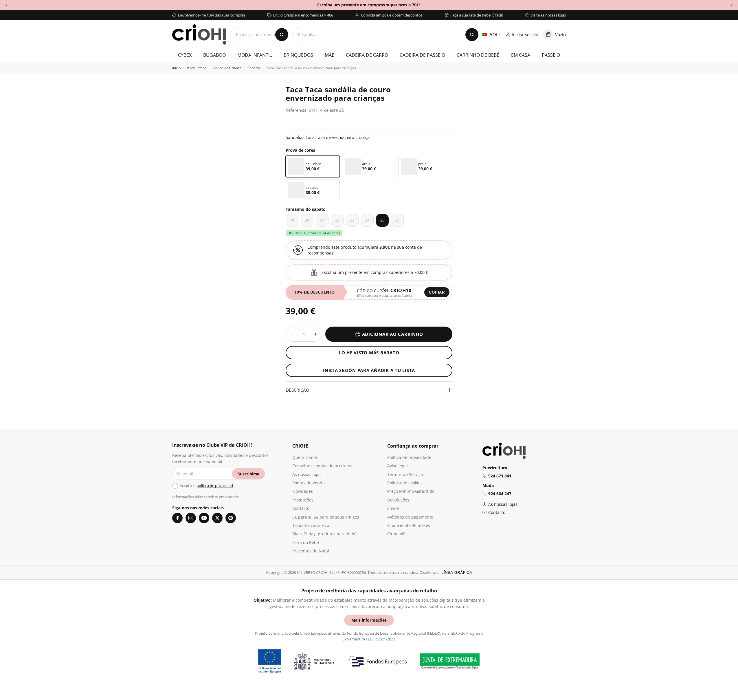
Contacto (300, 508)
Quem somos (305, 457)
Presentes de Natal (310, 551)
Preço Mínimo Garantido (410, 491)
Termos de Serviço (405, 474)
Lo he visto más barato (369, 353)
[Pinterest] (230, 518)
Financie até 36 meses (408, 525)
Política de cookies (405, 483)
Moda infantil (197, 68)
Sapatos (253, 68)
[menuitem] (184, 55)
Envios (393, 508)
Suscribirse (248, 474)
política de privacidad (215, 485)
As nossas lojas (307, 474)
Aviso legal (397, 465)
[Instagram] (191, 518)
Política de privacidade (409, 457)
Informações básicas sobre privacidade (205, 496)
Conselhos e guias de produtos (322, 465)
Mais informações (369, 620)
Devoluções (398, 500)
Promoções (302, 500)
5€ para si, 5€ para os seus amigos (325, 517)
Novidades (302, 491)
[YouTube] (204, 518)
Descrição (297, 390)
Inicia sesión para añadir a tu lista (369, 370)
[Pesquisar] (471, 34)
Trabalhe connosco (310, 525)
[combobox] (385, 34)
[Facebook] (177, 518)
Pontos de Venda (308, 483)
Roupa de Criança (227, 68)
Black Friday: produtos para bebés (325, 533)
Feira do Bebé (305, 542)
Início (176, 68)
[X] (217, 518)
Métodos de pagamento (410, 517)
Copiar (437, 292)
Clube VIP (396, 533)
